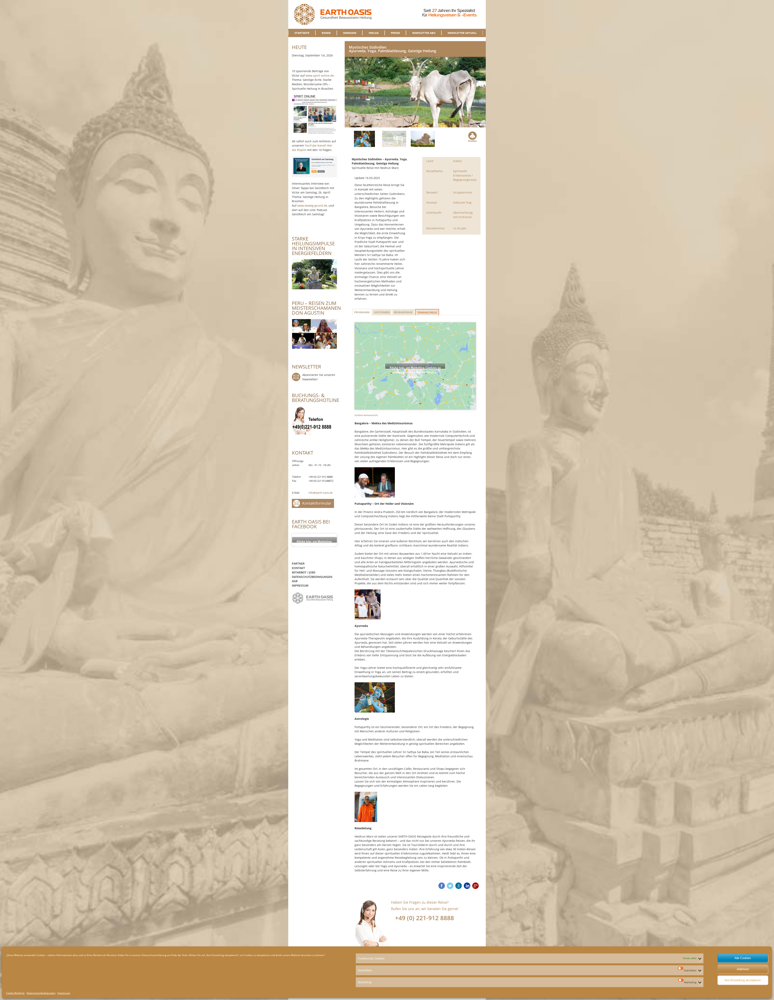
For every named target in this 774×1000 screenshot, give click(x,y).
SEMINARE (349, 33)
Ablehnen (743, 969)
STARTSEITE (301, 33)
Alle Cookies (742, 958)
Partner (298, 563)
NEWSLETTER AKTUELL (462, 33)
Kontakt (298, 568)
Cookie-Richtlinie (15, 993)
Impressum (63, 993)
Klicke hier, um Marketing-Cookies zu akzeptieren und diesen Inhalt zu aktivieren (415, 367)
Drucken (472, 136)
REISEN (326, 33)
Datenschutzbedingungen (41, 993)
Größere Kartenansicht (366, 415)
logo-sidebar (313, 598)
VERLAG (374, 33)
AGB (295, 581)
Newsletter (296, 377)
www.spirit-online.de (320, 75)
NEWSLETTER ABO (423, 33)
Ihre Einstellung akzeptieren (743, 980)
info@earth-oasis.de (321, 492)
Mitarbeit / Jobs (303, 572)
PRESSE (395, 33)
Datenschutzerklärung (153, 955)
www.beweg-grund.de (312, 205)
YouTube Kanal (315, 145)
